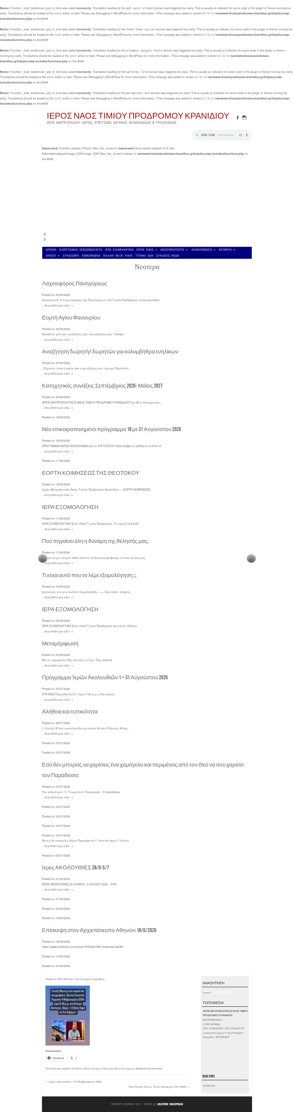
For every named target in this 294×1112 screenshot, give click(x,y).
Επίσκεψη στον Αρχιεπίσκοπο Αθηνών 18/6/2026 (99, 930)
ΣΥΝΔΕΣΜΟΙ (71, 255)
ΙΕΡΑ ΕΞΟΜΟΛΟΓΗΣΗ (119, 249)
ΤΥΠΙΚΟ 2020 (144, 255)
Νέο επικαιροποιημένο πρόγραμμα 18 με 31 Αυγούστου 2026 (111, 429)
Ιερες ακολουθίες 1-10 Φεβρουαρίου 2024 (73, 1081)
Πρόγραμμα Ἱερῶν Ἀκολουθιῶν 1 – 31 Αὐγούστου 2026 (105, 677)
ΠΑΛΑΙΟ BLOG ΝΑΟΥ (118, 255)
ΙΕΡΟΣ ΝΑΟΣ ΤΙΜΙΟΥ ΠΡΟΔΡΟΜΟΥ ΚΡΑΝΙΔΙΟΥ (138, 115)
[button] (147, 234)
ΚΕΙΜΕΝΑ (225, 249)
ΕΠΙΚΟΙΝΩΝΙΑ (91, 255)
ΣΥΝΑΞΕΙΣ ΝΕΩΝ (167, 255)
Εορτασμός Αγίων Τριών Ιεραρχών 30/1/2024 (159, 1086)
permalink (156, 1068)
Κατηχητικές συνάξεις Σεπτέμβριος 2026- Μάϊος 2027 (102, 386)
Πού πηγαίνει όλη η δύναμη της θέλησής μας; (95, 541)
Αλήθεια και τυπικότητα (70, 711)
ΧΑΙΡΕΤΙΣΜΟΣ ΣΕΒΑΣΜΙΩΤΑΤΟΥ (80, 249)
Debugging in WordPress (112, 13)
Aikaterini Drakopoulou (170, 1104)
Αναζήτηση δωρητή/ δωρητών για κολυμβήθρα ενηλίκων (110, 351)
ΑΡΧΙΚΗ (51, 249)
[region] (147, 203)
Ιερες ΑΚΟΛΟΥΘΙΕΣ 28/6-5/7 (75, 867)
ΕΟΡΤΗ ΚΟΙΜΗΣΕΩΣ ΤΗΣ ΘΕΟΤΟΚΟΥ (90, 473)
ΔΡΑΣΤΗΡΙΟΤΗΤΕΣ (172, 249)
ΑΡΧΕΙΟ (51, 255)
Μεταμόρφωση (60, 643)
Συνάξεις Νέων (81, 1068)
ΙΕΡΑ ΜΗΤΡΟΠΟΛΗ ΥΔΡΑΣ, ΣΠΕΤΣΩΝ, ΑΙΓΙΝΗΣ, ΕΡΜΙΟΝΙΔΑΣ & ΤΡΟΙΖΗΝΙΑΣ (112, 123)
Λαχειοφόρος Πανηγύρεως (74, 283)
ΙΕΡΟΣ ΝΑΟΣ (144, 249)
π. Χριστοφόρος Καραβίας (89, 979)
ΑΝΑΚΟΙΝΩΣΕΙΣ (201, 249)
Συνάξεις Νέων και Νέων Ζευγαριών (113, 1068)
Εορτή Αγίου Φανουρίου (71, 317)
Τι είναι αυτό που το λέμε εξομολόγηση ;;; (89, 575)
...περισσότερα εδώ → (57, 305)
